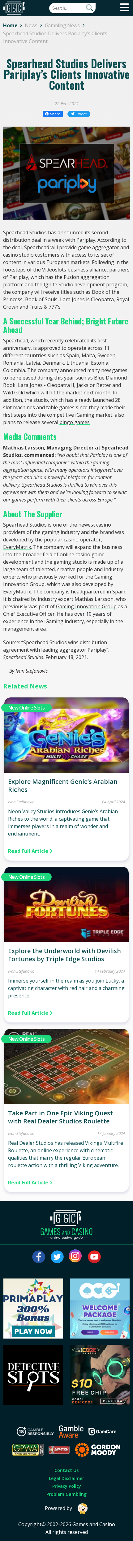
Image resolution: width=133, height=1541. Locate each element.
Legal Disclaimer (66, 1478)
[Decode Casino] (100, 1403)
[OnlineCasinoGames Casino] (100, 1336)
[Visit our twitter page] (57, 1257)
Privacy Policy (66, 1486)
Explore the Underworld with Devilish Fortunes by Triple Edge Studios (64, 955)
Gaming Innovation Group (86, 606)
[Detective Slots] (33, 1403)
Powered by (58, 1508)
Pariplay (85, 240)
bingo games (74, 422)
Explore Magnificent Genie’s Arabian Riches (63, 785)
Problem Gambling (66, 1494)
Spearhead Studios (25, 232)
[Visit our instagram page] (75, 1257)
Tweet (81, 113)
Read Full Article (28, 851)
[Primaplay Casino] (33, 1336)
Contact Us (66, 1470)
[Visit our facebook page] (38, 1257)
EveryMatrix (17, 547)
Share (55, 113)
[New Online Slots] (66, 771)
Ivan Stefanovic (31, 670)
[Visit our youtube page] (94, 1257)
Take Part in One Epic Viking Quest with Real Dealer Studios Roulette (60, 1117)
